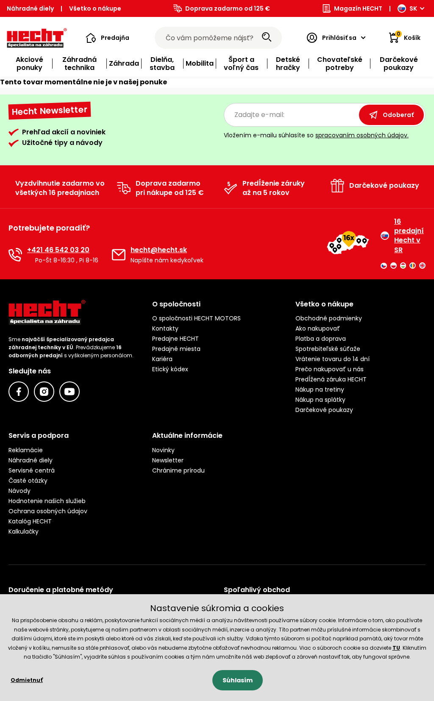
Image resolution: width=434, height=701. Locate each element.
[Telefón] (15, 254)
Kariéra (162, 359)
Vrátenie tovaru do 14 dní (332, 359)
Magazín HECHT (358, 8)
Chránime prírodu (178, 470)
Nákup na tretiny (319, 389)
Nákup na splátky (320, 399)
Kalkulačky (23, 531)
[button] (107, 37)
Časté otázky (27, 480)
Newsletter (168, 460)
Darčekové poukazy (324, 410)
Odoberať (398, 115)
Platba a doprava (320, 338)
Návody (19, 491)
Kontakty (165, 328)
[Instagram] (44, 391)
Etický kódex (170, 369)
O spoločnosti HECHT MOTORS (196, 318)
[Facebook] (18, 391)
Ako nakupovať (317, 328)
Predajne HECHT (175, 338)
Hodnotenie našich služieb (47, 501)
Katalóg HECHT (30, 521)
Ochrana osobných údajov (47, 511)
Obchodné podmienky (328, 318)
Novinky (163, 450)
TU (396, 647)
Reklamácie (25, 450)
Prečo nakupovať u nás (329, 369)
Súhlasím (238, 680)
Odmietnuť (27, 680)
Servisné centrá (31, 470)
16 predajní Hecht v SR (409, 236)
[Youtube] (69, 391)
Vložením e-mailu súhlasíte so (316, 135)
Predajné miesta (176, 349)
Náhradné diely (30, 8)
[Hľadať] (267, 38)
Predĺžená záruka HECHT (331, 379)
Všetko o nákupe (95, 8)
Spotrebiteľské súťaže (327, 349)
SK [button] (413, 8)
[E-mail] (118, 254)
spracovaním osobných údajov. (362, 135)
